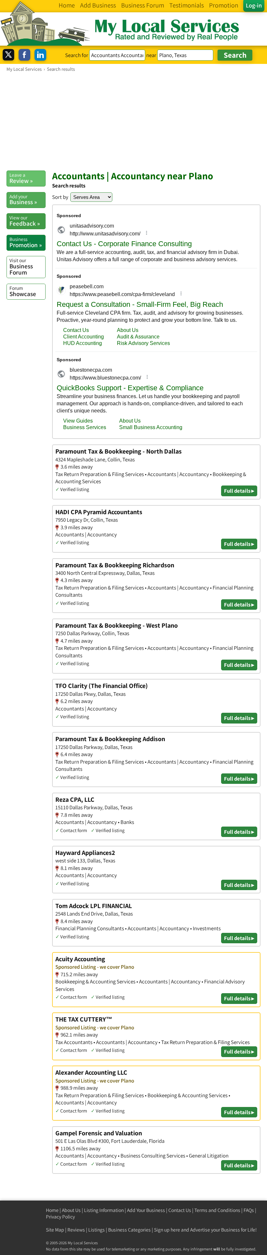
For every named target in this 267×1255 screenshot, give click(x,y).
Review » (21, 178)
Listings (96, 1230)
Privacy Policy (60, 1217)
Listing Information (104, 1210)
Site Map (55, 1230)
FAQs (249, 1210)
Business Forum (21, 266)
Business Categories (129, 1230)
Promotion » (25, 242)
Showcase (22, 291)
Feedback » (24, 220)
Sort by (60, 197)
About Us (71, 1210)
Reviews (76, 1230)
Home (52, 1210)
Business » (23, 199)
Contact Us (179, 1210)
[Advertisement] (133, 121)
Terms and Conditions (217, 1210)
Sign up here (167, 1230)
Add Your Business (146, 1210)
